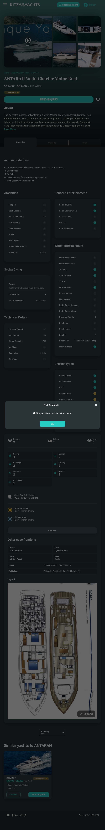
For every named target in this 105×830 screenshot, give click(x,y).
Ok (52, 424)
